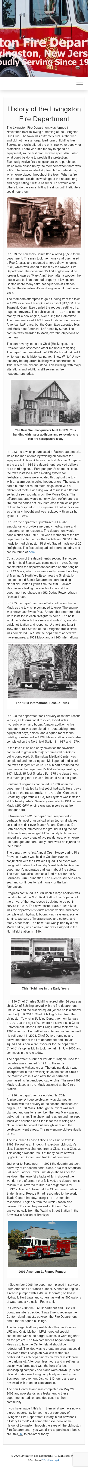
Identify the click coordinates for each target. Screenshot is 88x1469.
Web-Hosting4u (51, 1460)
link (20, 1434)
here (32, 552)
